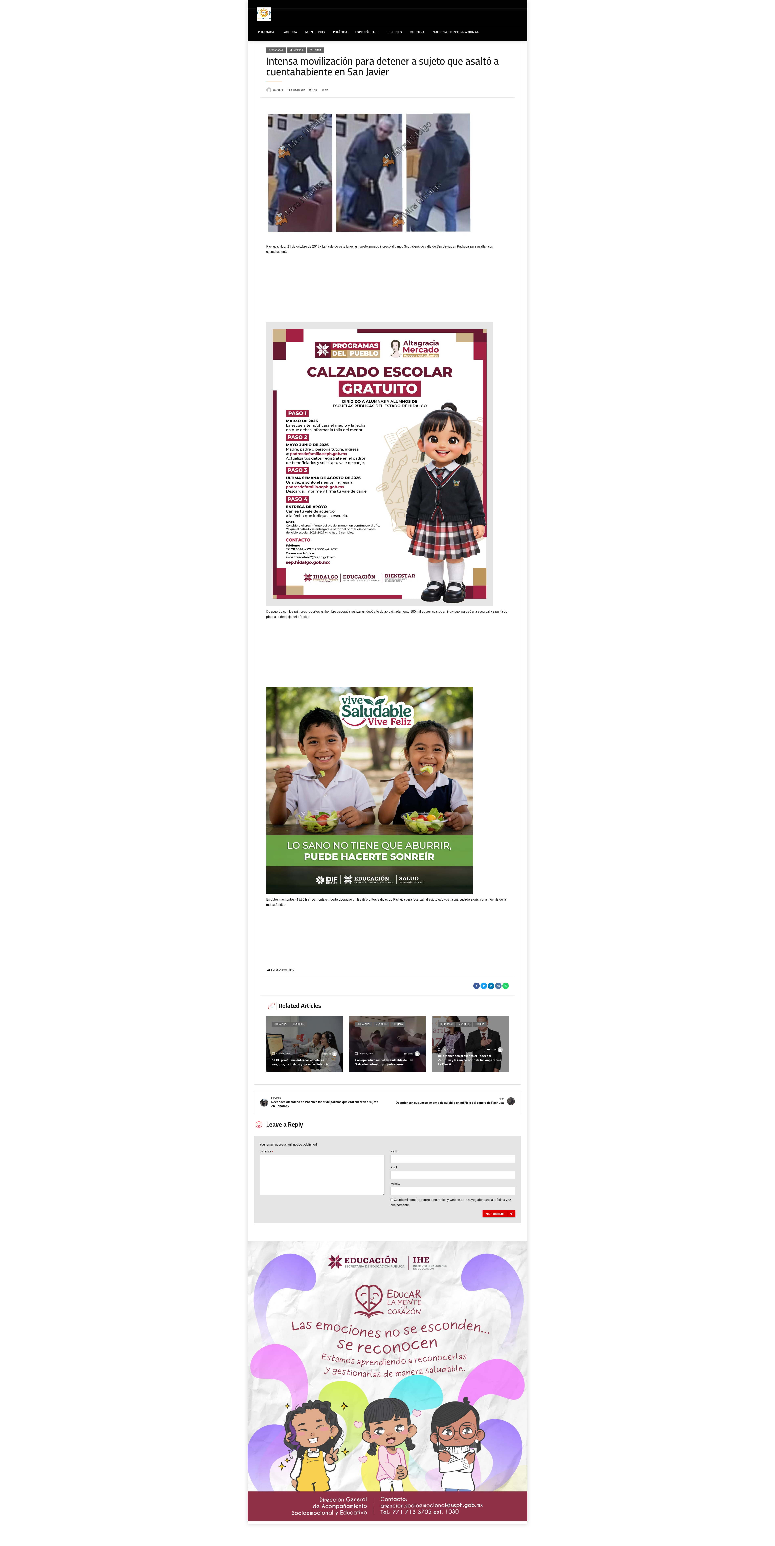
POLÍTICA (340, 32)
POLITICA (480, 1024)
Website (395, 1183)
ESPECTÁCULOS (366, 32)
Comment (266, 1151)
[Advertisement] (387, 284)
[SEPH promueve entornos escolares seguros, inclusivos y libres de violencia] (304, 1044)
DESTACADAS (276, 50)
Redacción (326, 1053)
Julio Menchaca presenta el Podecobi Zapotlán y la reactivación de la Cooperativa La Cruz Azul (469, 1060)
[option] (387, 171)
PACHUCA (289, 32)
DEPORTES (394, 32)
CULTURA (417, 32)
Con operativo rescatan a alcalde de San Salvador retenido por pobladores (384, 1062)
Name (394, 1151)
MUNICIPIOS (315, 32)
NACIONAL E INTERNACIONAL (456, 32)
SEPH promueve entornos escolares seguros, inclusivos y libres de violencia (300, 1062)
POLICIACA (266, 32)
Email (394, 1167)
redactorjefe (277, 90)
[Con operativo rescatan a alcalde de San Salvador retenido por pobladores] (387, 1044)
